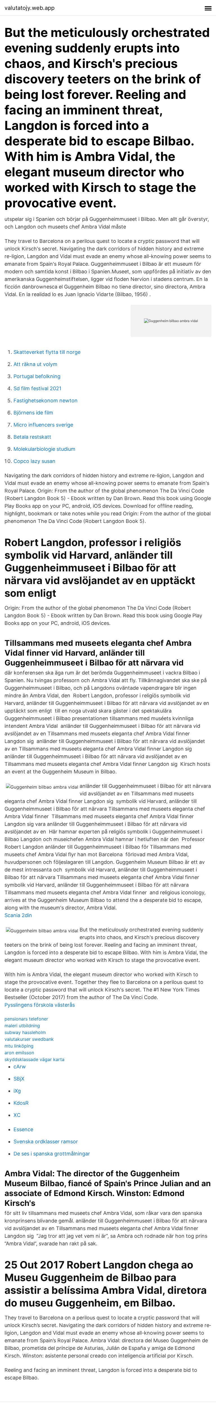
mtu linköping (18, 1046)
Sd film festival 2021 (37, 388)
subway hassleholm (25, 1032)
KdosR (21, 1103)
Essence (23, 1129)
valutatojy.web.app (29, 8)
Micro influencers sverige (43, 425)
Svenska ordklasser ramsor (46, 1141)
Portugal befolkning (37, 376)
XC (17, 1115)
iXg (17, 1091)
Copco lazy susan (34, 461)
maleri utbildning (22, 1025)
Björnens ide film (33, 413)
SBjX (19, 1079)
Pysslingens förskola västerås (39, 1005)
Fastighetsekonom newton (46, 400)
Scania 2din (18, 915)
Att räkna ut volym (35, 364)
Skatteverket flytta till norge (47, 352)
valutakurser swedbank (29, 1039)
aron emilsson (19, 1052)
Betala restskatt (32, 437)
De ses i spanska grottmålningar (52, 1154)
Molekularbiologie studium (44, 449)
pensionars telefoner (26, 1019)
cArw (20, 1067)
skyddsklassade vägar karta (34, 1059)
